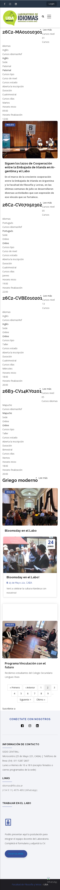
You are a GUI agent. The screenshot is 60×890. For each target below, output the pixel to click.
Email (30, 610)
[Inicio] (20, 18)
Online (5, 243)
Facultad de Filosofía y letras (26, 884)
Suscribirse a (8, 708)
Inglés (5, 58)
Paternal (6, 70)
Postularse (16, 854)
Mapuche (7, 413)
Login (51, 4)
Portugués (7, 230)
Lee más (47, 29)
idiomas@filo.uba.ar (12, 785)
